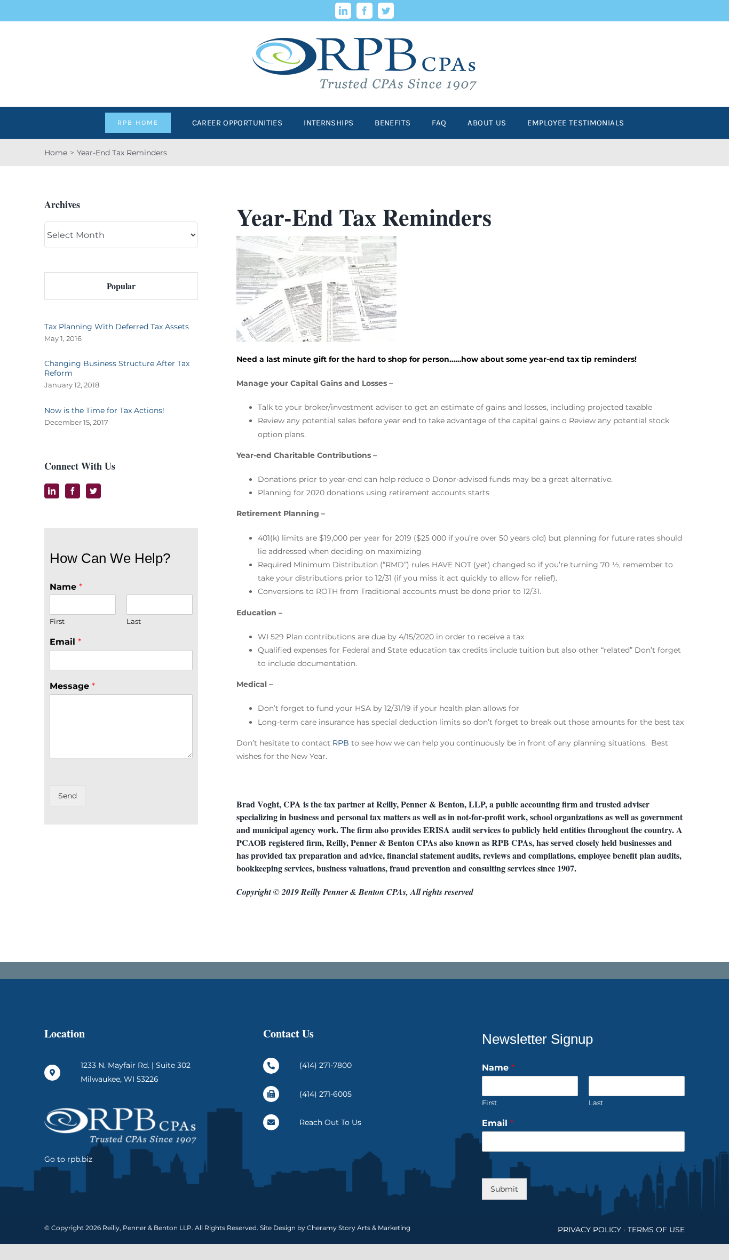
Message (72, 686)
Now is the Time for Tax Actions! (104, 410)
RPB (340, 743)
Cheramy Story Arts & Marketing (358, 1228)
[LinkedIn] (51, 491)
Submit (504, 1189)
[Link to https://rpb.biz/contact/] (271, 1122)
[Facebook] (72, 491)
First (57, 621)
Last (133, 621)
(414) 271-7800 (325, 1065)
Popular (121, 286)
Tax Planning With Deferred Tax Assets (116, 326)
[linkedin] (343, 11)
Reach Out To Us (330, 1122)
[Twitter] (93, 491)
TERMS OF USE (656, 1229)
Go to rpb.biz (68, 1159)
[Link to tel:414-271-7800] (271, 1066)
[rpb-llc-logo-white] (120, 1110)
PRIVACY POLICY (589, 1229)
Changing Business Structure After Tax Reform (116, 368)
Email (65, 642)
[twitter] (386, 11)
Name (66, 587)
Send (67, 796)
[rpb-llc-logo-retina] (364, 25)
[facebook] (364, 11)
